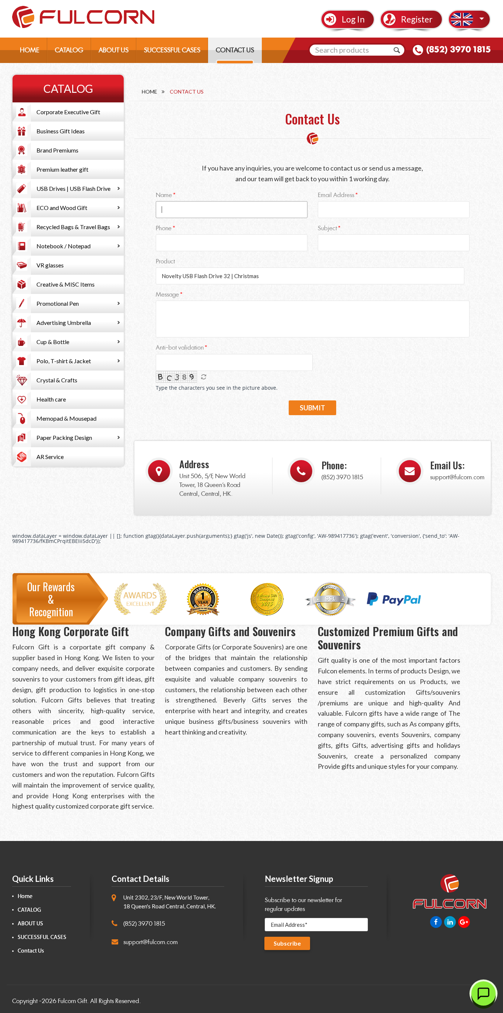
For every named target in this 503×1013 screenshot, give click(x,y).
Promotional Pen (57, 303)
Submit (312, 408)
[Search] (397, 50)
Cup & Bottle (52, 341)
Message (167, 294)
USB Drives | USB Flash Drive (73, 188)
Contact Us (31, 951)
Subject (327, 228)
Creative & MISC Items (65, 284)
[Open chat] (483, 993)
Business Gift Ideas (60, 130)
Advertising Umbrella (63, 322)
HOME (29, 50)
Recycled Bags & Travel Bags (73, 226)
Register (417, 19)
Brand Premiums (57, 150)
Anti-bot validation (180, 347)
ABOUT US (114, 50)
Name (164, 195)
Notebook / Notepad (63, 245)
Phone (164, 228)
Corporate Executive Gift (68, 111)
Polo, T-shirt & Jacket (63, 360)
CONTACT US (235, 50)
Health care (51, 399)
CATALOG (69, 50)
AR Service (50, 456)
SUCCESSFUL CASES (172, 50)
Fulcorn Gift (72, 1001)
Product (165, 261)
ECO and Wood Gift (61, 207)
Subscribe (287, 943)
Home (149, 91)
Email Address (336, 195)
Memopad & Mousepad (66, 418)
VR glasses (50, 265)
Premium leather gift (62, 169)
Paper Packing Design (64, 437)
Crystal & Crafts (56, 379)
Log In (353, 19)
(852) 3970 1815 (458, 49)
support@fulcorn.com (457, 477)
